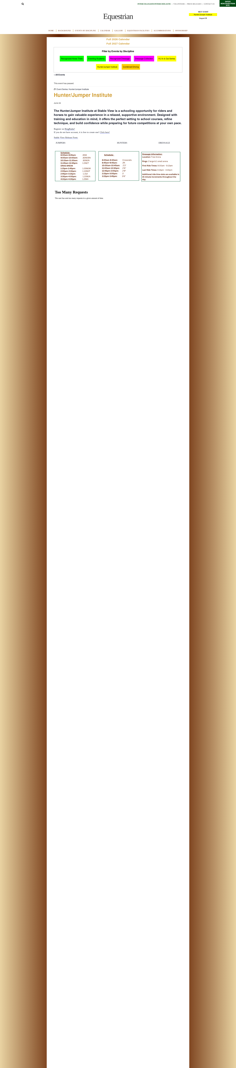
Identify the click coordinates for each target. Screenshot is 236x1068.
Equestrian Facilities (138, 31)
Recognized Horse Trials (72, 58)
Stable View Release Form (66, 137)
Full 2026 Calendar (118, 39)
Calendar (105, 31)
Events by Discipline (85, 31)
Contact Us (209, 4)
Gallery (118, 31)
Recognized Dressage (120, 58)
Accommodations (162, 31)
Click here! (105, 132)
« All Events (59, 74)
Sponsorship (181, 31)
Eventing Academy (96, 58)
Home (51, 31)
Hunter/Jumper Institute (203, 14)
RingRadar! (70, 129)
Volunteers (179, 4)
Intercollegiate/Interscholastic (154, 4)
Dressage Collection (144, 58)
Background (64, 31)
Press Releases (194, 4)
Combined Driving (131, 66)
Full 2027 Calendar (118, 43)
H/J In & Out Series (166, 58)
